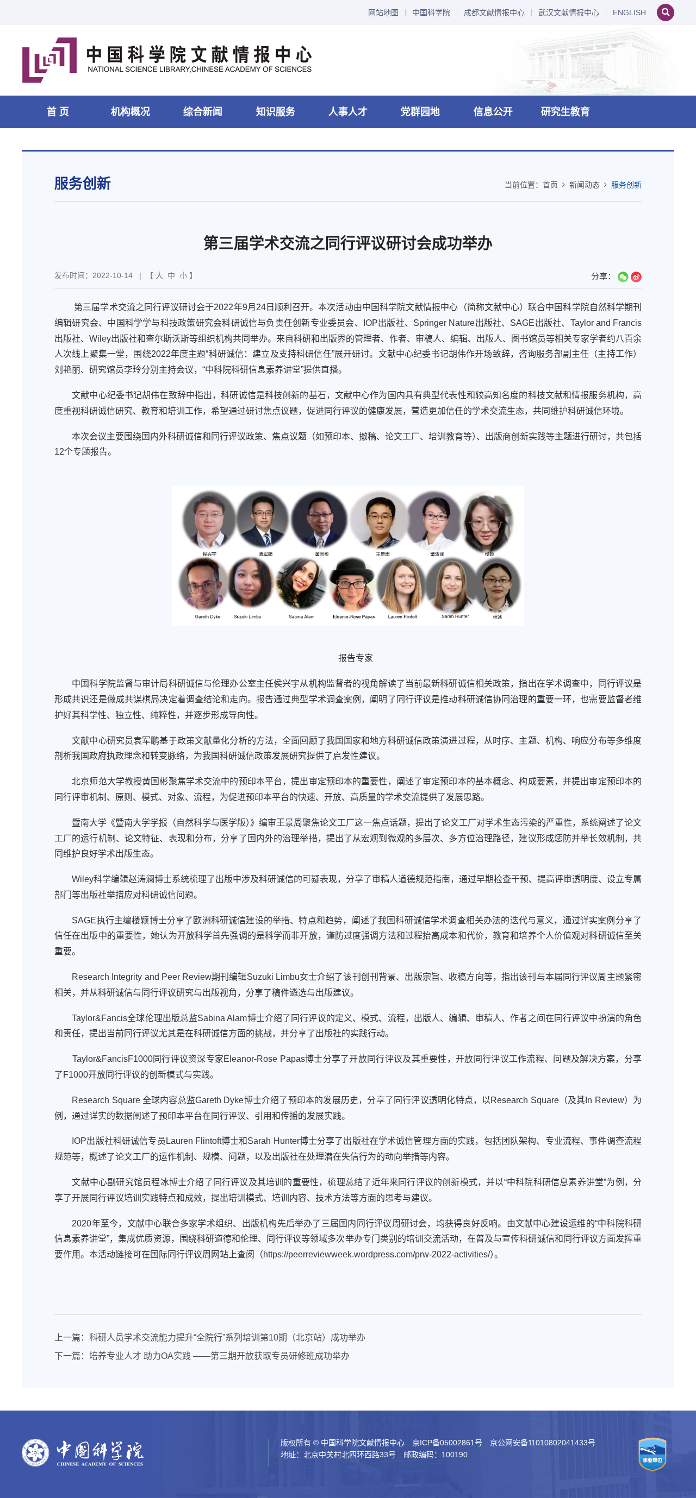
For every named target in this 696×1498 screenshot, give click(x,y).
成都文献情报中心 (494, 12)
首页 (550, 184)
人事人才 (348, 111)
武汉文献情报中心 (568, 12)
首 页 (58, 111)
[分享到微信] (623, 277)
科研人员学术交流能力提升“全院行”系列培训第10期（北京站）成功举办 (227, 1337)
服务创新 (626, 184)
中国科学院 (431, 12)
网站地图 (383, 12)
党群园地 (420, 111)
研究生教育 (565, 111)
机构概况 (130, 111)
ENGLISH (629, 12)
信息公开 (493, 111)
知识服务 (275, 111)
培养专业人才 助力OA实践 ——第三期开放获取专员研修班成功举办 (219, 1356)
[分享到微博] (636, 277)
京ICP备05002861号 (447, 1442)
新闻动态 (584, 184)
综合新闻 (202, 111)
